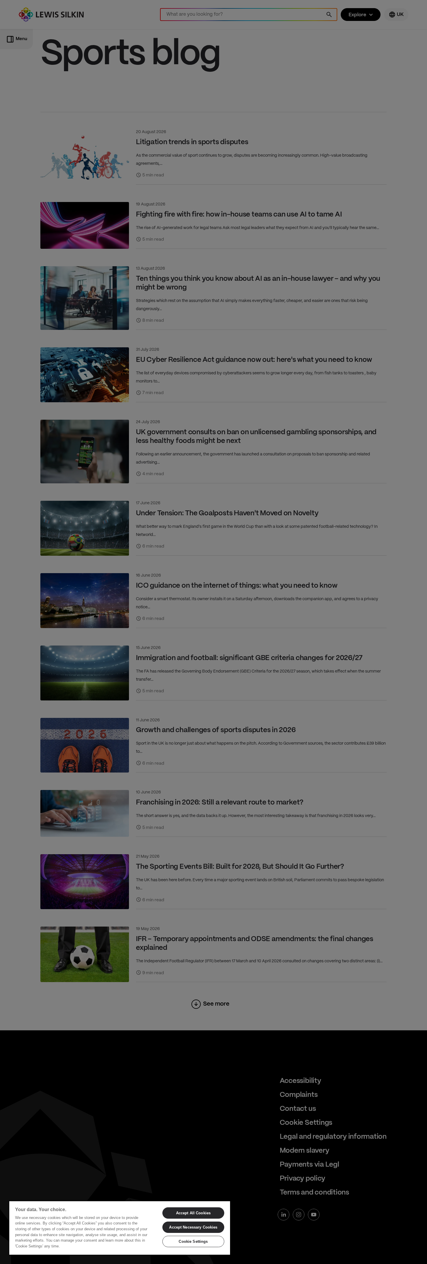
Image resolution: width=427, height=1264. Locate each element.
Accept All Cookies (193, 1213)
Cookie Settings (193, 1241)
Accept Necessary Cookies (193, 1227)
